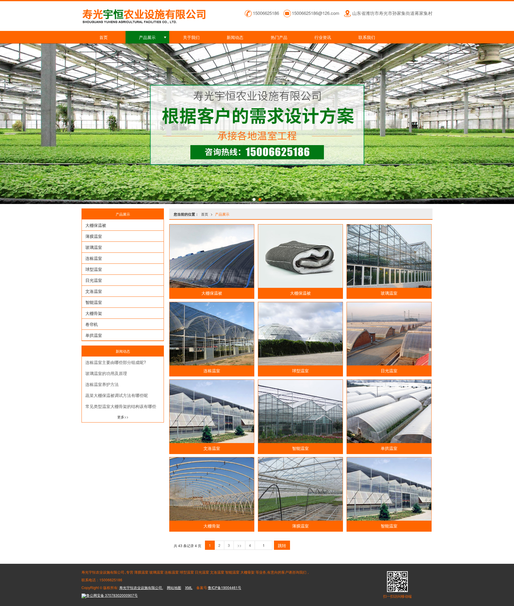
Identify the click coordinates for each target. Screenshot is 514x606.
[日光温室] (389, 333)
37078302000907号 (112, 595)
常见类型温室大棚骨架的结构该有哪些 (120, 406)
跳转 (282, 545)
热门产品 (279, 37)
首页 (103, 37)
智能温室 (300, 448)
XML (188, 587)
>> (239, 545)
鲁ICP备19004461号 (224, 587)
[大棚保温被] (212, 256)
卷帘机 (91, 324)
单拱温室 (389, 448)
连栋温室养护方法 (102, 384)
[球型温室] (300, 333)
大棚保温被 (211, 293)
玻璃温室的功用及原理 (106, 373)
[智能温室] (300, 411)
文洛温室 (211, 448)
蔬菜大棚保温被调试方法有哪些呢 (116, 395)
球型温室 (300, 370)
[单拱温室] (389, 411)
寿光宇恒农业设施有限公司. (141, 587)
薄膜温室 (300, 526)
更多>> (122, 416)
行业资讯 (322, 37)
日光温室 (389, 370)
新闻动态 (235, 37)
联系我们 (366, 37)
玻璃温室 (389, 293)
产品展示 (147, 37)
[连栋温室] (212, 333)
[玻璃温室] (389, 256)
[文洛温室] (212, 411)
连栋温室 (211, 370)
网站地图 (174, 587)
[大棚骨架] (212, 489)
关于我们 (191, 37)
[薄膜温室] (300, 489)
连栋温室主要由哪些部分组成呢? (115, 362)
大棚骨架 (211, 526)
